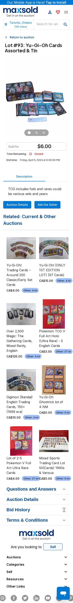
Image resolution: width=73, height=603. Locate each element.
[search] (65, 24)
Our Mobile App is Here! (36, 2)
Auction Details (17, 204)
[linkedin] (36, 598)
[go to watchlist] (58, 12)
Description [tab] (24, 176)
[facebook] (14, 598)
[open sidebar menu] (66, 12)
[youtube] (48, 598)
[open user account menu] (50, 12)
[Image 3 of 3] (43, 132)
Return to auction (22, 37)
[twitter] (25, 598)
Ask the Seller (47, 204)
